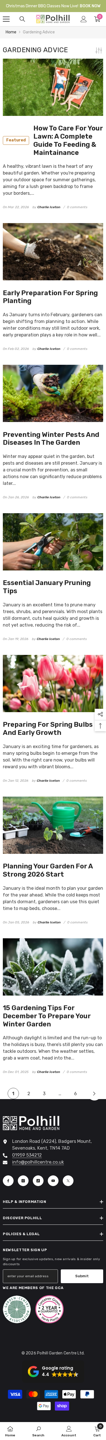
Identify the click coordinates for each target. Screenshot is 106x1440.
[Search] (22, 19)
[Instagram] (23, 1180)
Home (11, 32)
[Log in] (84, 19)
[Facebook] (8, 1180)
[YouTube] (53, 1180)
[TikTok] (38, 1180)
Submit (82, 1276)
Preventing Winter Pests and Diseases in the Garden (51, 439)
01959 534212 (27, 1155)
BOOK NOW (90, 6)
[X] (68, 1180)
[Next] (94, 1093)
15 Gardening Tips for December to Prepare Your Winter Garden (47, 1016)
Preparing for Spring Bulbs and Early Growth (48, 729)
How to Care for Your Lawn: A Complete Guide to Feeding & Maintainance (54, 140)
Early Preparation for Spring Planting (50, 297)
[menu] (6, 19)
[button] (53, 1371)
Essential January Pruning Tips (47, 587)
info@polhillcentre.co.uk (38, 1162)
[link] (38, 1431)
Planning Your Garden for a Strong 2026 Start (48, 870)
